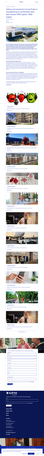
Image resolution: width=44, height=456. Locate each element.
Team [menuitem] (7, 413)
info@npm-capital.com (11, 432)
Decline (38, 453)
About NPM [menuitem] (9, 409)
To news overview (21, 331)
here (20, 451)
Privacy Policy (31, 381)
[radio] (22, 354)
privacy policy (30, 403)
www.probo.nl (8, 84)
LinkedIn (8, 434)
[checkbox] (22, 357)
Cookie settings (24, 453)
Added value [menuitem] (9, 411)
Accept (31, 453)
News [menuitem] (7, 415)
